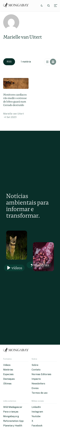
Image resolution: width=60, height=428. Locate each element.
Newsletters (38, 383)
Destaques (9, 379)
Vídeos (17, 268)
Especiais (8, 374)
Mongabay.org (11, 416)
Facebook (37, 425)
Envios (35, 388)
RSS (9, 61)
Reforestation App (13, 421)
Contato (36, 369)
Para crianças (10, 411)
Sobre (35, 365)
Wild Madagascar (12, 407)
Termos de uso (39, 392)
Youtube (36, 416)
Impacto (36, 379)
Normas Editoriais (41, 374)
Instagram (37, 411)
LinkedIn (36, 407)
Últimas (7, 383)
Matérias (41, 265)
